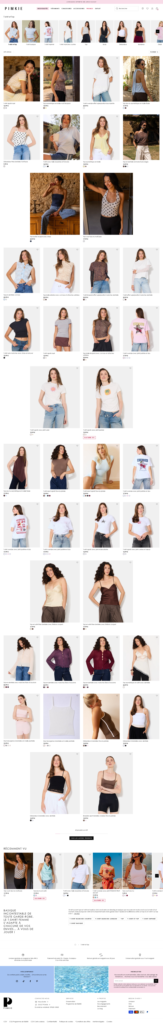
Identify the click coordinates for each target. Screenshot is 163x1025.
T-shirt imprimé (149, 919)
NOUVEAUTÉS (43, 8)
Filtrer (153, 52)
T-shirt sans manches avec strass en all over (18, 353)
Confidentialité (52, 1022)
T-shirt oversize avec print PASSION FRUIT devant (106, 892)
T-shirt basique (76, 923)
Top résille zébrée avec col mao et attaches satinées (61, 295)
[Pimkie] (14, 8)
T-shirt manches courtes (81, 919)
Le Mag (100, 1009)
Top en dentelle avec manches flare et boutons (20, 682)
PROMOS (90, 8)
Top (122, 919)
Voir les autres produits (81, 838)
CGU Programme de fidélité (18, 1022)
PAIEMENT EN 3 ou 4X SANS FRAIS (81, 2)
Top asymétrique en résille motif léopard (56, 103)
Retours (131, 1006)
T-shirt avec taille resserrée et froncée (56, 162)
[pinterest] (37, 981)
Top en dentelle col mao (12, 295)
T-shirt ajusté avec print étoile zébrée (95, 549)
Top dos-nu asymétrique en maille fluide (136, 103)
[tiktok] (24, 981)
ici (144, 987)
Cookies (109, 1022)
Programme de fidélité (74, 1004)
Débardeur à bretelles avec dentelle (135, 741)
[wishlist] (147, 8)
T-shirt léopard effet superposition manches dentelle (100, 295)
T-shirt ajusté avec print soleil (39, 430)
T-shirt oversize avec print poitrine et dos (136, 353)
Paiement (132, 1009)
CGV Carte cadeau (38, 1022)
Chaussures (67, 8)
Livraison (131, 1001)
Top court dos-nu (128, 891)
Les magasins (101, 1001)
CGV (5, 1022)
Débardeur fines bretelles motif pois (16, 162)
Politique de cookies (66, 1022)
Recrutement (101, 1006)
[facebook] (30, 981)
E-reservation (70, 1001)
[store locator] (142, 8)
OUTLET (98, 8)
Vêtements (55, 8)
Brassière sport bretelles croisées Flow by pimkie (99, 816)
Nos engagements (103, 1004)
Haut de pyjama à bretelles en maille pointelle (19, 741)
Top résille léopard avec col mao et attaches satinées (98, 354)
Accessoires (79, 8)
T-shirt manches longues (106, 919)
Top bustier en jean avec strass (40, 237)
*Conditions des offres (82, 1022)
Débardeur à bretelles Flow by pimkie (96, 741)
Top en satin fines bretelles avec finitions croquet (46, 624)
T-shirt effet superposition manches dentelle (137, 295)
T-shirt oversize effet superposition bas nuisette (98, 103)
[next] (157, 31)
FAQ (130, 1004)
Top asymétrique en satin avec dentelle (136, 683)
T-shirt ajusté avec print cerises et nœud (136, 549)
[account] (152, 8)
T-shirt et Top (133, 919)
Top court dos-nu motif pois (92, 237)
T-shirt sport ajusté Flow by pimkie (54, 491)
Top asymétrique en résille (92, 162)
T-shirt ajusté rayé (9, 103)
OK (156, 981)
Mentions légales (98, 1022)
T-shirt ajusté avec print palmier (93, 430)
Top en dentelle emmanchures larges (135, 162)
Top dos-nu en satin (40, 891)
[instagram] (17, 981)
